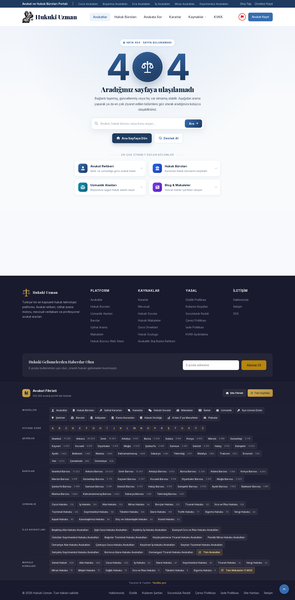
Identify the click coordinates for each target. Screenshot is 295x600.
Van (58, 460)
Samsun (178, 446)
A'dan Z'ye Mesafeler (185, 417)
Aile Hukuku (112, 504)
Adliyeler (100, 417)
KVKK (218, 17)
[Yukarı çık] (284, 589)
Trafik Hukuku (188, 511)
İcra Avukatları (141, 3)
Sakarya (159, 453)
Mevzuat (144, 306)
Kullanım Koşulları (197, 306)
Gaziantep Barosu (97, 479)
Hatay (222, 446)
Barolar (95, 320)
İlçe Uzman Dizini (252, 410)
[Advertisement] (147, 243)
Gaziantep (240, 438)
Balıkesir (81, 453)
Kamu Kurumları (125, 417)
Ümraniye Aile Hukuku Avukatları (71, 544)
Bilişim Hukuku (89, 570)
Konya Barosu (253, 471)
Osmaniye (104, 460)
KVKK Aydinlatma (197, 334)
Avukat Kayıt (260, 16)
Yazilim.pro (159, 582)
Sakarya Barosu (138, 493)
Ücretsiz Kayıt (264, 3)
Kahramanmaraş (131, 453)
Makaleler (97, 334)
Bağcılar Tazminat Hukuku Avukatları (126, 537)
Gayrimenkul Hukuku (99, 511)
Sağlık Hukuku (116, 570)
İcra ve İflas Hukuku (229, 504)
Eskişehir (245, 446)
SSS (236, 313)
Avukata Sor (153, 17)
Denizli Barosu (130, 486)
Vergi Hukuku (244, 511)
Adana (173, 438)
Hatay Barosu (160, 486)
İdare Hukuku (161, 511)
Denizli (201, 446)
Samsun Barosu (98, 486)
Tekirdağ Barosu (170, 493)
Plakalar (213, 417)
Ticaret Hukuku (197, 504)
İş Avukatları (162, 3)
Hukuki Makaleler (149, 320)
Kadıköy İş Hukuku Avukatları (150, 529)
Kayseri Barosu (131, 479)
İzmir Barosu (131, 471)
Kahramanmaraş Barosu (101, 493)
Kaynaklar (195, 17)
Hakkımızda (240, 299)
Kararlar (175, 17)
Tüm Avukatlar (211, 552)
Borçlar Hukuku (167, 504)
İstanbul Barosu (66, 471)
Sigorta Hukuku (217, 511)
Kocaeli (83, 446)
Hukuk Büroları (125, 17)
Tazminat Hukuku (65, 511)
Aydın (59, 453)
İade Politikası (195, 327)
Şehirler (60, 417)
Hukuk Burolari (100, 306)
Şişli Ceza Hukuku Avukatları (110, 529)
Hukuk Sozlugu (148, 334)
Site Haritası (251, 593)
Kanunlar (138, 410)
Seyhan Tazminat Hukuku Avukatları (202, 544)
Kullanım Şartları (152, 593)
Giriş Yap (245, 3)
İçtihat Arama (99, 327)
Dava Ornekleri (148, 327)
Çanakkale (79, 460)
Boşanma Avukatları (115, 3)
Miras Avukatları (185, 3)
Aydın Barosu (224, 486)
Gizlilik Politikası (196, 299)
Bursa (152, 438)
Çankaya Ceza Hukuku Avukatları (115, 544)
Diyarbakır (108, 446)
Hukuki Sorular (147, 313)
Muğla (132, 446)
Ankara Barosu (99, 471)
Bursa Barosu (192, 471)
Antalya (130, 438)
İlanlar (207, 410)
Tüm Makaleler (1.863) (239, 570)
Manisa (104, 453)
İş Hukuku (88, 504)
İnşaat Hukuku (62, 519)
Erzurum (251, 453)
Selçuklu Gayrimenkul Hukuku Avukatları (75, 552)
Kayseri (61, 446)
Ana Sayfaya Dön (134, 138)
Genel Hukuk (63, 562)
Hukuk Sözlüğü (153, 417)
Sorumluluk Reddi (197, 313)
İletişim (237, 306)
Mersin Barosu (64, 479)
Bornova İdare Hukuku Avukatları (124, 552)
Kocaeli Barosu (163, 479)
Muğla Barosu (229, 479)
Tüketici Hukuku (131, 511)
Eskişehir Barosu (192, 486)
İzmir (108, 438)
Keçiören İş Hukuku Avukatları (157, 544)
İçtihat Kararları (113, 410)
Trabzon (228, 453)
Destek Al (171, 138)
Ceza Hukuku (63, 504)
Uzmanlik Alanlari (102, 313)
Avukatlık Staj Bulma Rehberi (156, 341)
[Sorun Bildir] (242, 17)
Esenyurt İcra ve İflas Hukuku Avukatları (195, 529)
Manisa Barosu (64, 493)
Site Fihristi (236, 393)
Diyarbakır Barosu (196, 479)
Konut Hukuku (169, 519)
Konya (194, 438)
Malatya (205, 453)
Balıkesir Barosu (254, 486)
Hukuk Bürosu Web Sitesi (107, 341)
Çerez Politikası (196, 320)
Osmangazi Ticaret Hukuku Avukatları (171, 552)
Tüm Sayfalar (262, 393)
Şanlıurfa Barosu (66, 486)
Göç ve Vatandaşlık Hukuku (134, 519)
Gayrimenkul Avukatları (213, 3)
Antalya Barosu (162, 471)
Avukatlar (100, 17)
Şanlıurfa (154, 446)
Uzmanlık (226, 410)
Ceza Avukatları (88, 3)
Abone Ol (254, 365)
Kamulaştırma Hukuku (94, 519)
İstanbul (61, 438)
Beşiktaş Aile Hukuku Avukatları (70, 529)
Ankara (85, 438)
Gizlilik (133, 593)
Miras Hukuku (139, 504)
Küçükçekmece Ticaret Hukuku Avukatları (177, 537)
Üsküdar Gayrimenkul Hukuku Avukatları (75, 537)
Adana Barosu (223, 471)
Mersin (216, 438)
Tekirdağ (183, 453)
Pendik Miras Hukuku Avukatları (226, 537)
